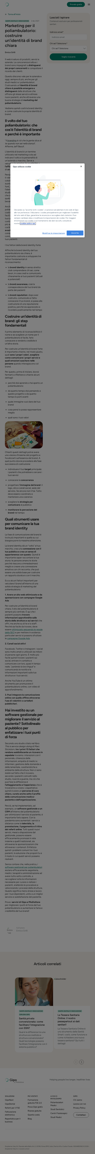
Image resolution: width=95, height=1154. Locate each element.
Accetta (75, 233)
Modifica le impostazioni (53, 233)
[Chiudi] (81, 166)
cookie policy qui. (28, 223)
